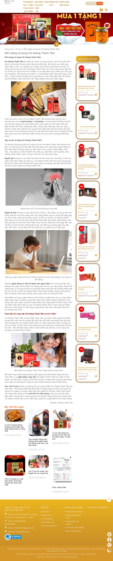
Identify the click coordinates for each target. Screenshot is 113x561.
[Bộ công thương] (13, 540)
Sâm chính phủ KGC (51, 3)
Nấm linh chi (47, 515)
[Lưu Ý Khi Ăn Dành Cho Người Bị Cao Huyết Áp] (38, 461)
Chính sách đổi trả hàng (75, 527)
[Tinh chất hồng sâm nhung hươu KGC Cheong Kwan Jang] (87, 193)
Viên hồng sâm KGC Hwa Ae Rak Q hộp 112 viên (87, 328)
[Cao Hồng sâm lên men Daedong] (87, 275)
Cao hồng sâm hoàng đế (88, 126)
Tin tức (19, 49)
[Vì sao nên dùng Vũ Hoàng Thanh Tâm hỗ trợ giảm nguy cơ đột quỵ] (62, 419)
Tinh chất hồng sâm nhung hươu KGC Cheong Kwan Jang (87, 206)
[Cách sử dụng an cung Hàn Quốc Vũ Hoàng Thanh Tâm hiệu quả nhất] (15, 465)
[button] (3, 24)
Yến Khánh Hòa (48, 522)
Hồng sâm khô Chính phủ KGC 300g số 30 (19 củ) (86, 247)
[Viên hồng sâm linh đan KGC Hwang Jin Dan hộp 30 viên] (87, 356)
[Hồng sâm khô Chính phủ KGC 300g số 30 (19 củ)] (87, 235)
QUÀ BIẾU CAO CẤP (39, 3)
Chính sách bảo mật (73, 531)
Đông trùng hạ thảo (49, 526)
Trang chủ (25, 3)
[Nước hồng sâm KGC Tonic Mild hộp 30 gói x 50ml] (87, 74)
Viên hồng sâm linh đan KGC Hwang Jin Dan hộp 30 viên (87, 368)
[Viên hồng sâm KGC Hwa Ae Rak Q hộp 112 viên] (87, 315)
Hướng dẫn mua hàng (74, 512)
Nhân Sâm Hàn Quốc (64, 3)
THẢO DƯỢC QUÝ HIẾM (28, 9)
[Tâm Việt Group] (12, 2)
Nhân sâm (46, 512)
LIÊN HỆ (37, 9)
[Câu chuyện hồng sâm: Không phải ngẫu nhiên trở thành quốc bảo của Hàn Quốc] (38, 422)
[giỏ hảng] (106, 9)
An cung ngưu (47, 519)
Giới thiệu (31, 3)
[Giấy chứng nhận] (62, 469)
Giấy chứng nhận (59, 487)
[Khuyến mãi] (101, 9)
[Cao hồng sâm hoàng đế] (87, 115)
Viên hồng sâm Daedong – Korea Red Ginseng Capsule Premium (87, 167)
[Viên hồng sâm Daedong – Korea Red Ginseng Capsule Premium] (87, 153)
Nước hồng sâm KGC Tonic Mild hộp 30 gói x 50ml (87, 87)
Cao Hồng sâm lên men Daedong (85, 288)
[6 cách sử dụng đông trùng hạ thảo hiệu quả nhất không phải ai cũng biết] (15, 415)
